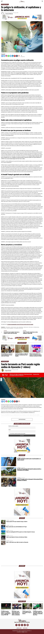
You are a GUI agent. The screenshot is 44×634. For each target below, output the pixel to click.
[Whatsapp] (8, 56)
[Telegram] (10, 56)
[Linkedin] (13, 56)
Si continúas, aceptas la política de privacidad (17, 433)
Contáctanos (25, 628)
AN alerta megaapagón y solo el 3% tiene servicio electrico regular (20, 324)
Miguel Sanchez (8, 370)
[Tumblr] (17, 56)
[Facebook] (2, 56)
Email (9, 429)
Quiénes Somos (19, 628)
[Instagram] (6, 56)
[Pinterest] (15, 56)
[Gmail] (19, 56)
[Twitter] (4, 56)
